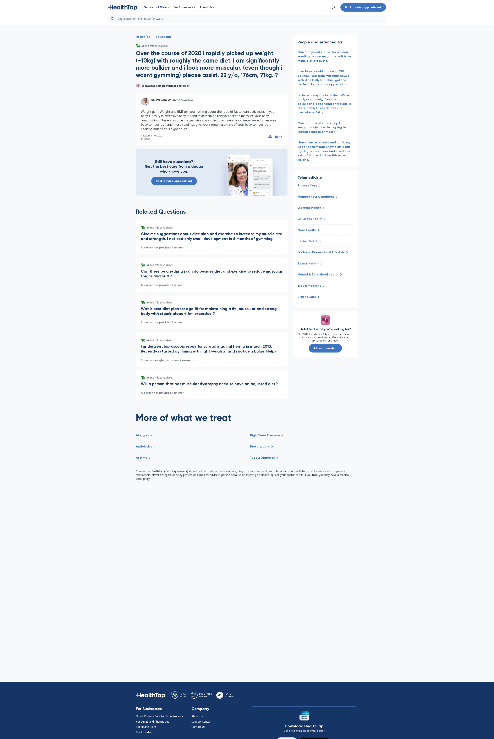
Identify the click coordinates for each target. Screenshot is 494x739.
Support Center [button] (200, 721)
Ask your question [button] (325, 348)
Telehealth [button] (163, 37)
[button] (122, 7)
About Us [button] (197, 716)
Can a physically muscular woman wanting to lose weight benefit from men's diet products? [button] (324, 56)
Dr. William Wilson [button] (164, 100)
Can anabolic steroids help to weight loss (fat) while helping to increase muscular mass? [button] (322, 127)
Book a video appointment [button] (363, 7)
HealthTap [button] (143, 37)
